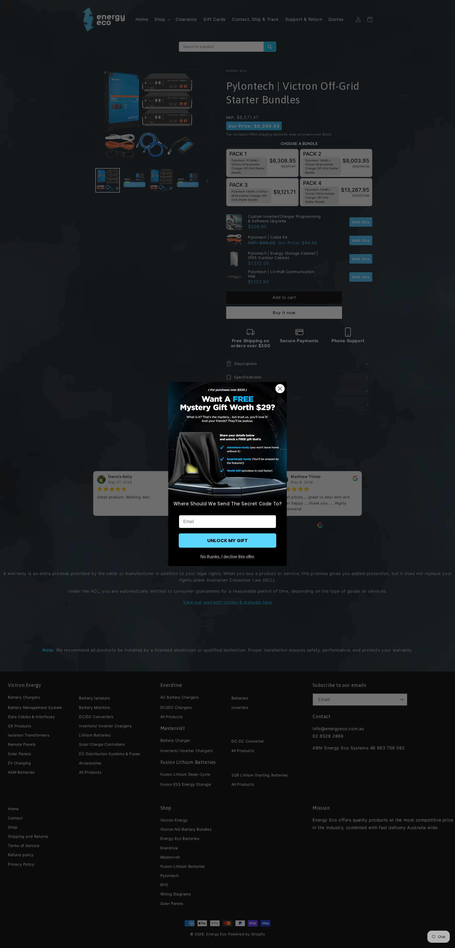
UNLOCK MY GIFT (227, 540)
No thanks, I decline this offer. (227, 556)
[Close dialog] (280, 388)
